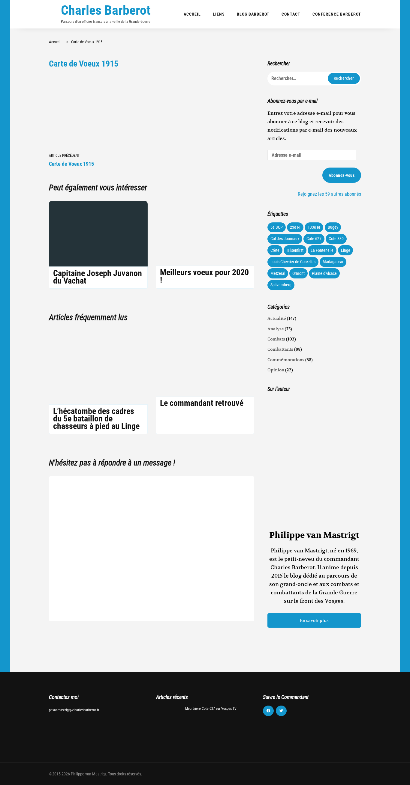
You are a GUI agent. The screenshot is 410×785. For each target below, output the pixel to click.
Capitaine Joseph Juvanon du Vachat (97, 277)
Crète (274, 250)
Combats (276, 339)
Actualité (276, 318)
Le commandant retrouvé (201, 403)
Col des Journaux (284, 238)
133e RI (314, 227)
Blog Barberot (253, 14)
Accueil (192, 14)
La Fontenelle (322, 250)
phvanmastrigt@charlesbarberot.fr (74, 710)
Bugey (333, 227)
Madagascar (333, 261)
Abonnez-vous (341, 175)
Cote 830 (336, 238)
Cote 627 (313, 238)
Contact (291, 14)
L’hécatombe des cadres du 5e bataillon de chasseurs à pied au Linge (96, 418)
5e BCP (276, 227)
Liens (219, 14)
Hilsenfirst (295, 250)
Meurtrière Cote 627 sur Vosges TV (211, 708)
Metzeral (277, 273)
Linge (345, 250)
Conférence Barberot (336, 14)
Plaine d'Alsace (324, 273)
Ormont (298, 273)
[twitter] (281, 711)
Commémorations (285, 359)
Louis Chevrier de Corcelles (292, 261)
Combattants (280, 349)
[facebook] (268, 711)
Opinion (275, 370)
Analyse (275, 329)
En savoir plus (314, 620)
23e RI (295, 227)
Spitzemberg (280, 284)
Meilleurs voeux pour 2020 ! (204, 276)
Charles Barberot (106, 10)
